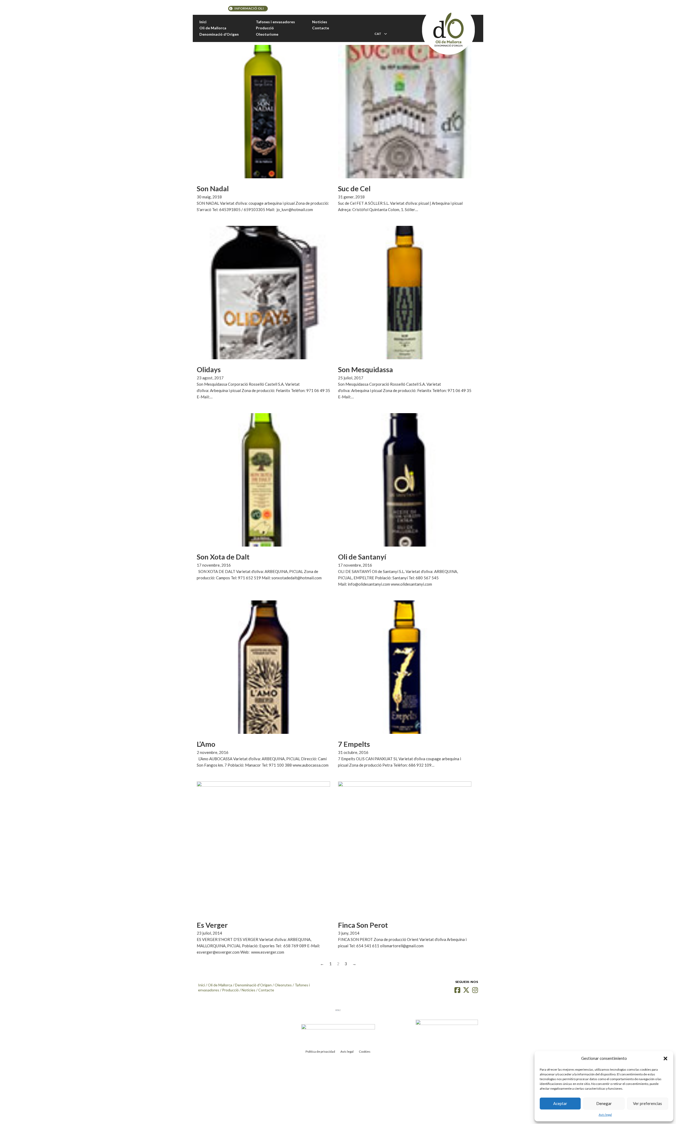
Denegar (604, 1103)
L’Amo (206, 744)
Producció (265, 28)
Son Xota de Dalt (223, 556)
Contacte (320, 28)
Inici (202, 22)
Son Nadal (213, 188)
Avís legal (605, 1115)
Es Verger (212, 925)
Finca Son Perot (363, 925)
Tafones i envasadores (275, 22)
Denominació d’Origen (219, 34)
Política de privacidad (320, 1051)
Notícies (319, 22)
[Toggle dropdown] (385, 33)
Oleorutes (283, 985)
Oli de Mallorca (212, 28)
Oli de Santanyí (362, 556)
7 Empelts (354, 744)
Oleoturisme (267, 34)
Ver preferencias (647, 1103)
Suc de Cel (354, 188)
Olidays (209, 369)
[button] (665, 1058)
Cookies (364, 1051)
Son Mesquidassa (365, 369)
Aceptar (560, 1103)
